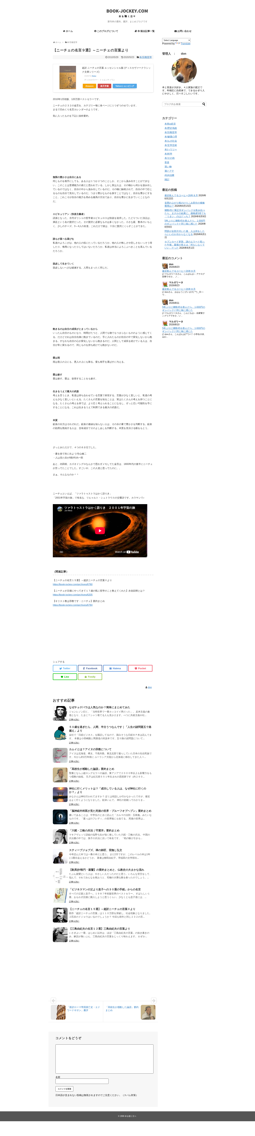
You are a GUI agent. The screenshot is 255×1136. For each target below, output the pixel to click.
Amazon (89, 86)
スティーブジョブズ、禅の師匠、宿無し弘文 (95, 850)
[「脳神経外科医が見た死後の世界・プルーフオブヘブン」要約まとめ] (60, 817)
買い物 (168, 166)
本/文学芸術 (171, 145)
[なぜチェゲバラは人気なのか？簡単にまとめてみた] (60, 713)
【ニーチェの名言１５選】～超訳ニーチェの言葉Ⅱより (102, 909)
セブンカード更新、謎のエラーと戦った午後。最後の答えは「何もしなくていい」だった (185, 244)
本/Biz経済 (170, 124)
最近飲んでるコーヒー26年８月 (181, 195)
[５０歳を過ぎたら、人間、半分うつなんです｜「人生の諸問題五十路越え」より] (60, 733)
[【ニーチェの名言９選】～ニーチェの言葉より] (115, 668)
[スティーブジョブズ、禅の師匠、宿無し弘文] (60, 856)
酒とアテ (169, 171)
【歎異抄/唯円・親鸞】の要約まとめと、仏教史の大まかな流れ (106, 869)
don (150, 687)
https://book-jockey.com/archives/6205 (73, 594)
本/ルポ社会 (171, 141)
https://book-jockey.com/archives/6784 (73, 605)
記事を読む (74, 719)
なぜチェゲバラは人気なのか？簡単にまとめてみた (99, 707)
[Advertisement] (75, 146)
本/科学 (168, 154)
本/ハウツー (171, 149)
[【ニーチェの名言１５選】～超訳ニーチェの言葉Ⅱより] (60, 915)
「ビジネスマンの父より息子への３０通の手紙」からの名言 (105, 889)
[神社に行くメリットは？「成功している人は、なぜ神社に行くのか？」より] (60, 794)
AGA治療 (169, 175)
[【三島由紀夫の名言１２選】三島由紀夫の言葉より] (60, 934)
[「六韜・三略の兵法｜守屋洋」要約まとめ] (60, 836)
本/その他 (170, 158)
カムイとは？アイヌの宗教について (90, 749)
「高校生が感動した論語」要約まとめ (91, 768)
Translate (186, 43)
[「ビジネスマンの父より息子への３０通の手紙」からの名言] (60, 895)
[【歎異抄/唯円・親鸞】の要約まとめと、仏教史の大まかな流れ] (60, 875)
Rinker (94, 76)
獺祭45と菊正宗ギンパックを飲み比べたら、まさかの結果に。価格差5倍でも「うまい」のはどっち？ (185, 213)
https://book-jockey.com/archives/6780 (73, 584)
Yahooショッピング (124, 86)
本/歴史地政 (171, 128)
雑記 (167, 179)
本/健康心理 (171, 136)
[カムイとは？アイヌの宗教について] (60, 755)
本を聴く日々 (130, 1116)
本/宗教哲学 (145, 57)
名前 (57, 1077)
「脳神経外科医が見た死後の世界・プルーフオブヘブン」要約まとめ (110, 810)
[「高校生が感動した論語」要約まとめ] (60, 775)
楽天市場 (104, 86)
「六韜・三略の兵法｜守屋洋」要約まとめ (94, 830)
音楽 (167, 162)
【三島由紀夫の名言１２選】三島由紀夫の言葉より (99, 928)
